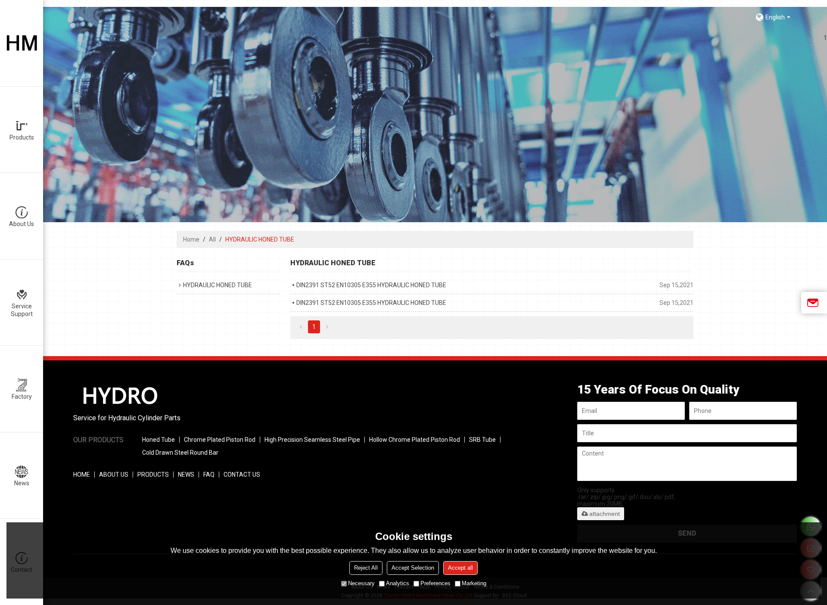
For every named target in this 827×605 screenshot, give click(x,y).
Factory (22, 396)
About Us (21, 223)
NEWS (186, 474)
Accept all (460, 568)
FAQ (209, 474)
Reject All (366, 568)
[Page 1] (300, 326)
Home (191, 239)
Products (21, 137)
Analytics (397, 583)
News (21, 483)
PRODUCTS (153, 474)
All (212, 239)
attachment (604, 513)
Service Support (22, 310)
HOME (81, 474)
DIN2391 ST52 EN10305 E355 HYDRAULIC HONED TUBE (371, 285)
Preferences (435, 583)
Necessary (361, 583)
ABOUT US (113, 474)
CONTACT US (242, 474)
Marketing (474, 583)
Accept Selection (413, 568)
